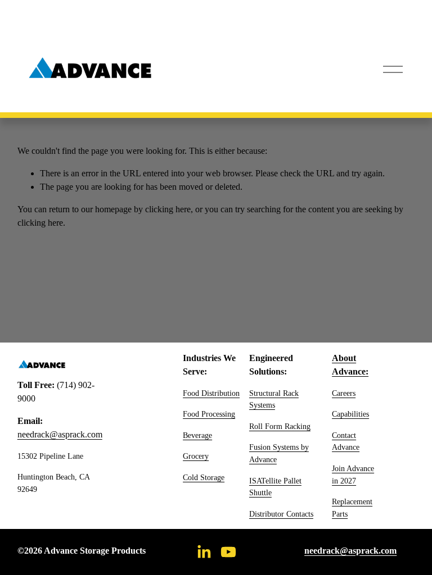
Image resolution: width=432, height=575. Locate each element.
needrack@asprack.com (59, 434)
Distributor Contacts (281, 513)
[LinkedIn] (204, 552)
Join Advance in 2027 (353, 474)
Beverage (197, 435)
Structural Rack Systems (274, 399)
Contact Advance (345, 441)
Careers (344, 393)
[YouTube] (228, 552)
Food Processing (209, 413)
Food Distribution (211, 393)
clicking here (168, 209)
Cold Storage (203, 477)
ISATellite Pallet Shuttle (275, 487)
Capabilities (350, 413)
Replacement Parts (352, 507)
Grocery (196, 455)
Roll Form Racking (279, 426)
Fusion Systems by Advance (279, 453)
